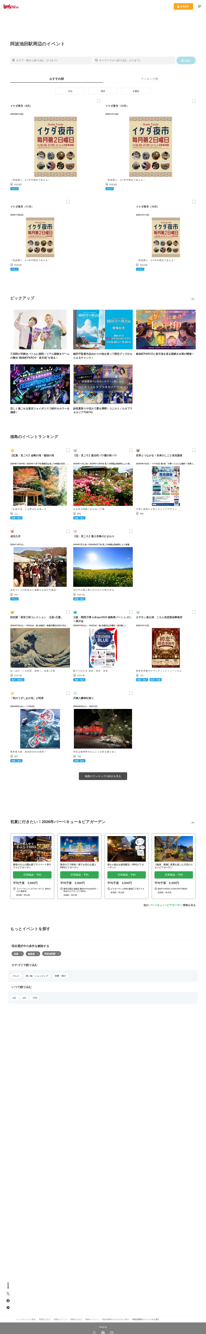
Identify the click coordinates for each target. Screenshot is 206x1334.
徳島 (142, 513)
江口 (16, 513)
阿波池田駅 (50, 953)
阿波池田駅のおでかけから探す (115, 1319)
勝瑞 (79, 513)
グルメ (16, 975)
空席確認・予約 (32, 874)
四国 (16, 953)
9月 (24, 997)
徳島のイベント (92, 1319)
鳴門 (16, 756)
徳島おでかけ (76, 1319)
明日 (103, 91)
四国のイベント (60, 1319)
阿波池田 (18, 184)
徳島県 (31, 953)
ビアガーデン (174, 905)
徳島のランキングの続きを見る (103, 776)
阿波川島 (81, 594)
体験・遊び (60, 975)
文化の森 (18, 675)
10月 (35, 997)
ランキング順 (149, 78)
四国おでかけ (45, 1319)
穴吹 (142, 675)
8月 (14, 997)
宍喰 (79, 756)
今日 (70, 91)
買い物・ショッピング (37, 975)
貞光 (16, 594)
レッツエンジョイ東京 (26, 1319)
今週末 (135, 91)
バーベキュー (157, 905)
